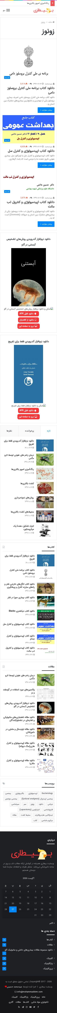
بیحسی (8, 793)
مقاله (14, 815)
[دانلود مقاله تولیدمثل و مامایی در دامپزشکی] (45, 733)
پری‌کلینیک (48, 968)
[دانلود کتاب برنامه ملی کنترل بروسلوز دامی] (45, 574)
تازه (49, 431)
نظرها (9, 431)
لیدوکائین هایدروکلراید (44, 815)
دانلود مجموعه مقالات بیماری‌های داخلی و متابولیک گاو (29, 950)
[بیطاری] (43, 10)
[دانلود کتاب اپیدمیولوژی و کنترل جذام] (45, 639)
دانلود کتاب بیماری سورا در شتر (21, 597)
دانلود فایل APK (26, 313)
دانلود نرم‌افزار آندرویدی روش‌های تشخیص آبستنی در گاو (20, 704)
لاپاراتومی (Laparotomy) (29, 809)
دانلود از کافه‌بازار (27, 320)
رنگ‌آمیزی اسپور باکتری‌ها (38, 3)
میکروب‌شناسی (47, 820)
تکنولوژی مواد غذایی (39, 1002)
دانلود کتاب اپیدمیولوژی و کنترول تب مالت (30, 204)
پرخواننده (29, 431)
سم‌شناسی (15, 804)
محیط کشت (25, 815)
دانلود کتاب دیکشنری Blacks (22, 611)
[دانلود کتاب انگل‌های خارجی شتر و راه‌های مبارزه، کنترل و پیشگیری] (45, 588)
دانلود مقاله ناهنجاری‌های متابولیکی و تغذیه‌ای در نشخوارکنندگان (19, 718)
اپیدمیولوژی (32, 793)
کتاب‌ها (50, 939)
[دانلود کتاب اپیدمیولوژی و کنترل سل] (45, 627)
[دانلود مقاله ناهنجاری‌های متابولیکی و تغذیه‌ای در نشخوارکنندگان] (45, 720)
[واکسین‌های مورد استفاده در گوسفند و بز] (45, 694)
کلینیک (50, 958)
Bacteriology (47, 793)
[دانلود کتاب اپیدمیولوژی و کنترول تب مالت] (45, 650)
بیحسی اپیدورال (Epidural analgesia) (37, 798)
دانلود (41, 804)
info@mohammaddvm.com (30, 992)
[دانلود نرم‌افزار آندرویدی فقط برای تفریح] (45, 445)
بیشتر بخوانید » (46, 110)
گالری (11, 1002)
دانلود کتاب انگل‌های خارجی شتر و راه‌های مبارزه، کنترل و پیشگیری (19, 585)
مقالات (50, 945)
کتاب (35, 820)
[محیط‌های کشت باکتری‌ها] (45, 516)
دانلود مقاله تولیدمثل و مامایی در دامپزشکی (20, 730)
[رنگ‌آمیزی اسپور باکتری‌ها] (45, 474)
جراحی (50, 804)
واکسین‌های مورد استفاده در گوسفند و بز (19, 691)
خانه (50, 22)
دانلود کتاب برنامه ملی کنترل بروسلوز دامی (30, 90)
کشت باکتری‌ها (27, 483)
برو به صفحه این (26, 326)
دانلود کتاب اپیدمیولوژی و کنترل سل (31, 150)
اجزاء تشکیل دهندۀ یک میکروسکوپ (23, 527)
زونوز (32, 804)
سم (25, 804)
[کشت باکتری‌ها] (45, 488)
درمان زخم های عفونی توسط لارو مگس (19, 456)
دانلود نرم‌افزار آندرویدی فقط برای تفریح (19, 442)
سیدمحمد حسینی (14, 986)
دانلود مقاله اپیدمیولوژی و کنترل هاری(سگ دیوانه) (20, 744)
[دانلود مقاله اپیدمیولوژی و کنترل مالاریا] (45, 766)
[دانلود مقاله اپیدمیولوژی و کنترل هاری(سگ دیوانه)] (45, 749)
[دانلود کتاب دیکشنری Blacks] (45, 615)
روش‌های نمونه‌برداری (24, 497)
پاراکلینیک (48, 963)
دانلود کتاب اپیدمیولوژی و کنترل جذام (21, 637)
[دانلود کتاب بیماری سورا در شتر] (45, 601)
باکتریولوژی (19, 793)
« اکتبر (52, 923)
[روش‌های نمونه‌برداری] (45, 502)
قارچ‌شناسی (48, 809)
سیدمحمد (49, 83)
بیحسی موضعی (11, 798)
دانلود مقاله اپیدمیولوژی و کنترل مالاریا (20, 762)
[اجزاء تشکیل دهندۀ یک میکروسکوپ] (45, 531)
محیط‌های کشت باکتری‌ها (22, 512)
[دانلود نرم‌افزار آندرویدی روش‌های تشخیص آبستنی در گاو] (45, 708)
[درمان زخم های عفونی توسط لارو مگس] (45, 460)
